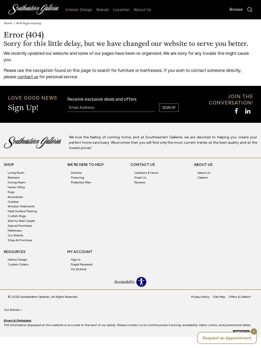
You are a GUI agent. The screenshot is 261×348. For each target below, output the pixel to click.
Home (8, 23)
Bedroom (14, 177)
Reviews (139, 182)
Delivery (76, 173)
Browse (236, 9)
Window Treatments (21, 206)
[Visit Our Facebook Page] (237, 111)
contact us (28, 76)
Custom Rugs (17, 216)
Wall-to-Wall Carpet (21, 221)
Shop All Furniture (20, 240)
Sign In (76, 259)
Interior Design (78, 9)
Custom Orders (18, 264)
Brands (102, 9)
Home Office (16, 187)
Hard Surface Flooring (22, 211)
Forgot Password (82, 264)
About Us (142, 9)
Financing (77, 177)
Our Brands (15, 235)
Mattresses (15, 230)
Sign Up (168, 107)
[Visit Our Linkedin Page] (247, 111)
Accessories (15, 196)
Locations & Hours (146, 173)
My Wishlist (78, 269)
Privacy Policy (200, 297)
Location (121, 9)
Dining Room (16, 182)
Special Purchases (20, 225)
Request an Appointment (227, 338)
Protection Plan (81, 182)
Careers (203, 177)
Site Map (219, 297)
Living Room (16, 173)
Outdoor (13, 201)
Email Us (140, 177)
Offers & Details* (240, 297)
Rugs (11, 192)
